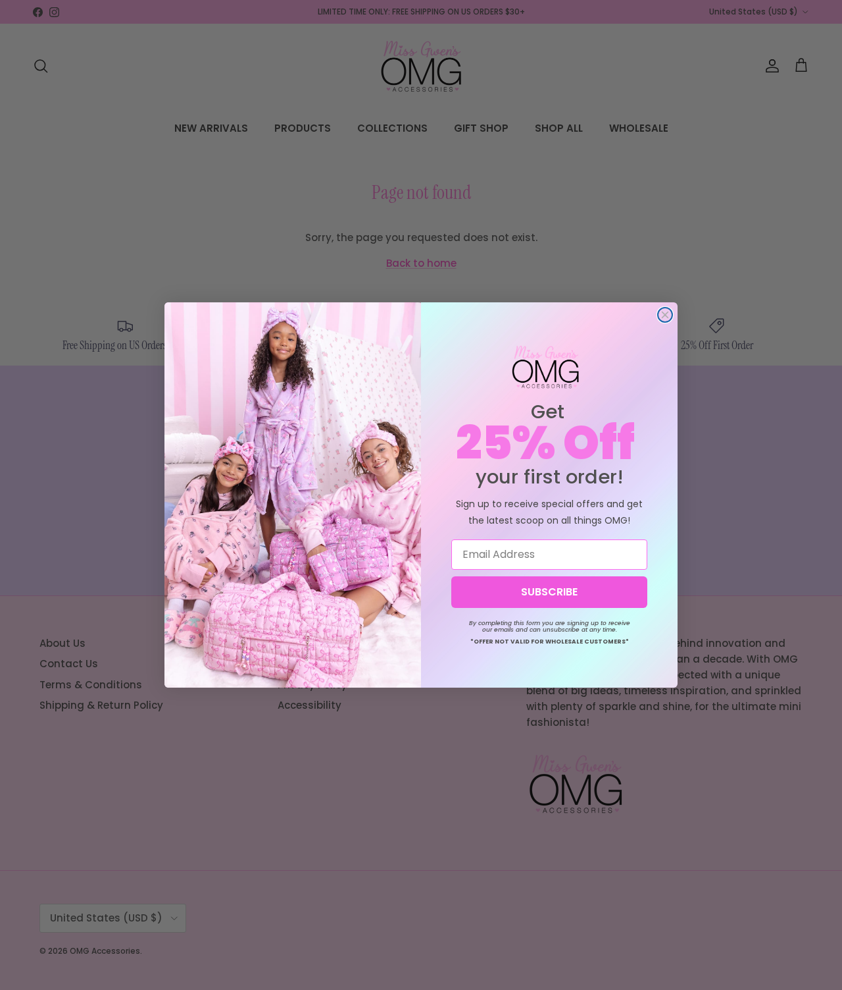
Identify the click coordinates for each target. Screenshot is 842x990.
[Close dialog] (665, 315)
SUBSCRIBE (549, 591)
